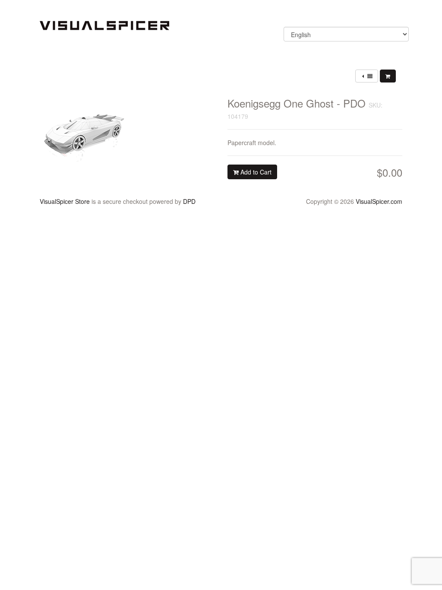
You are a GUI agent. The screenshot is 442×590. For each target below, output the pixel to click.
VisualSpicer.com (379, 201)
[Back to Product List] (366, 76)
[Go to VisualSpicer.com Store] (104, 24)
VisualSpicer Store (65, 201)
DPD (189, 201)
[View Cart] (388, 76)
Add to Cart (255, 172)
